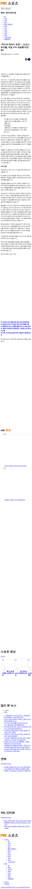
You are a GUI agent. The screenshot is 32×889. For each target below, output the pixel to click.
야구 (9, 845)
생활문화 (11, 879)
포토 (9, 858)
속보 (9, 843)
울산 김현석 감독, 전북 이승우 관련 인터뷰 (17, 821)
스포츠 (6, 710)
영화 (9, 871)
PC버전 (6, 882)
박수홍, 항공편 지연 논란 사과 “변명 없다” (17, 767)
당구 (9, 852)
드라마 (10, 869)
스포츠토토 (11, 862)
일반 (9, 854)
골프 (9, 850)
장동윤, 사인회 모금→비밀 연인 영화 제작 (17, 771)
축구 (9, 847)
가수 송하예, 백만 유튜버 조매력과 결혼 (16, 769)
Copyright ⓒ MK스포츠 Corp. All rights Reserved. (15, 887)
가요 (9, 873)
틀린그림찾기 (12, 849)
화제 (9, 875)
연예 (5, 712)
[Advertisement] (16, 277)
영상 (9, 860)
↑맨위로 (6, 884)
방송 (9, 867)
